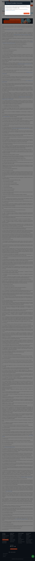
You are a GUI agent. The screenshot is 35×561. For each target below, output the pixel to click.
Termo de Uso (13, 10)
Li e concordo (27, 13)
